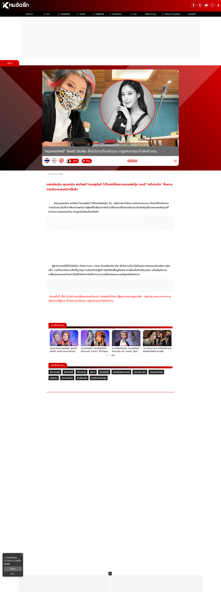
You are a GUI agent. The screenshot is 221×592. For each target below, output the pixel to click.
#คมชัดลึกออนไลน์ (121, 372)
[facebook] (193, 5)
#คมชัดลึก (104, 372)
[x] (199, 5)
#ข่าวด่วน (81, 372)
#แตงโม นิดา (140, 372)
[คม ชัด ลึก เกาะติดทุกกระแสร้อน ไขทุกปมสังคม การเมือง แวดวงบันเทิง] (110, 5)
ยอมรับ (12, 569)
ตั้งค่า (13, 574)
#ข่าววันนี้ (68, 372)
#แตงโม (53, 378)
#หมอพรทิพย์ (156, 372)
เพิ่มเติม (7, 563)
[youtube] (206, 5)
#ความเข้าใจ (67, 378)
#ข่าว (92, 372)
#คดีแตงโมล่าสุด (98, 378)
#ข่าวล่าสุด (55, 372)
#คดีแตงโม (82, 378)
